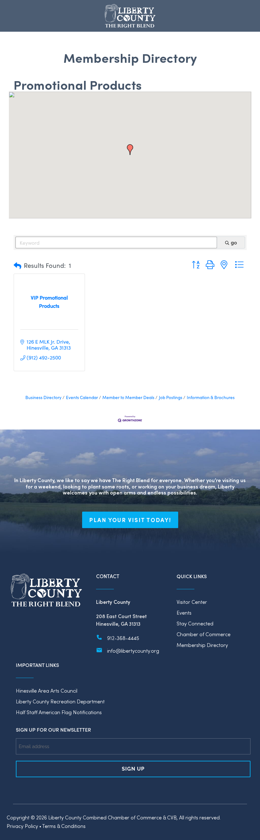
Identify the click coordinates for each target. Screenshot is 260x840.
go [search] (234, 242)
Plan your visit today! (130, 520)
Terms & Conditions (64, 826)
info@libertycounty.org (133, 650)
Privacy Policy (22, 826)
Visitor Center (192, 601)
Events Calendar (82, 397)
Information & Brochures (211, 397)
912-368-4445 (123, 638)
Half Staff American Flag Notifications (59, 712)
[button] (130, 150)
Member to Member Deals (128, 397)
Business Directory (43, 397)
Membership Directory (202, 645)
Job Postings (170, 397)
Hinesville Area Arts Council (46, 690)
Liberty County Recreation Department (60, 701)
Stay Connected (195, 623)
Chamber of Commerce (204, 634)
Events (184, 612)
